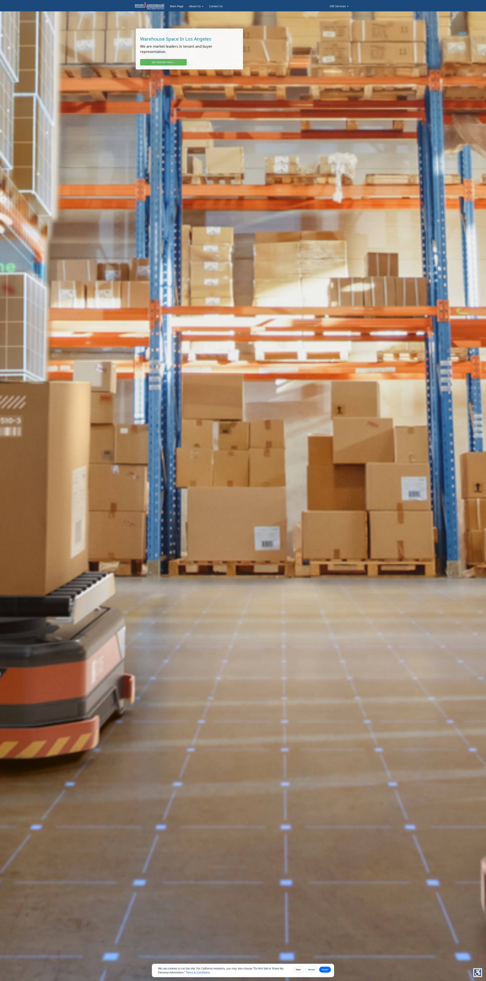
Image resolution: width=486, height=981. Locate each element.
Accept (325, 969)
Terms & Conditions (198, 972)
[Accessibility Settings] (477, 972)
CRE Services (338, 6)
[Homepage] (149, 4)
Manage (311, 969)
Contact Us (216, 6)
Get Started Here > (163, 62)
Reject (298, 969)
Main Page (176, 6)
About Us (195, 6)
